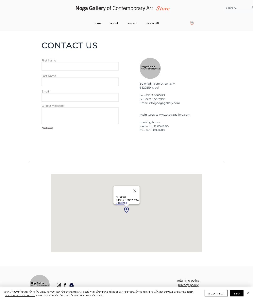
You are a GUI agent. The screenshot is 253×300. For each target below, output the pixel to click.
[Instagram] (58, 285)
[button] (192, 23)
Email (45, 91)
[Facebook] (65, 285)
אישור (236, 293)
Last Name (49, 76)
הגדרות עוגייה (216, 293)
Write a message (53, 105)
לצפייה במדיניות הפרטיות (20, 295)
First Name (49, 60)
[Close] (248, 293)
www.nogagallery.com (174, 114)
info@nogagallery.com (164, 103)
